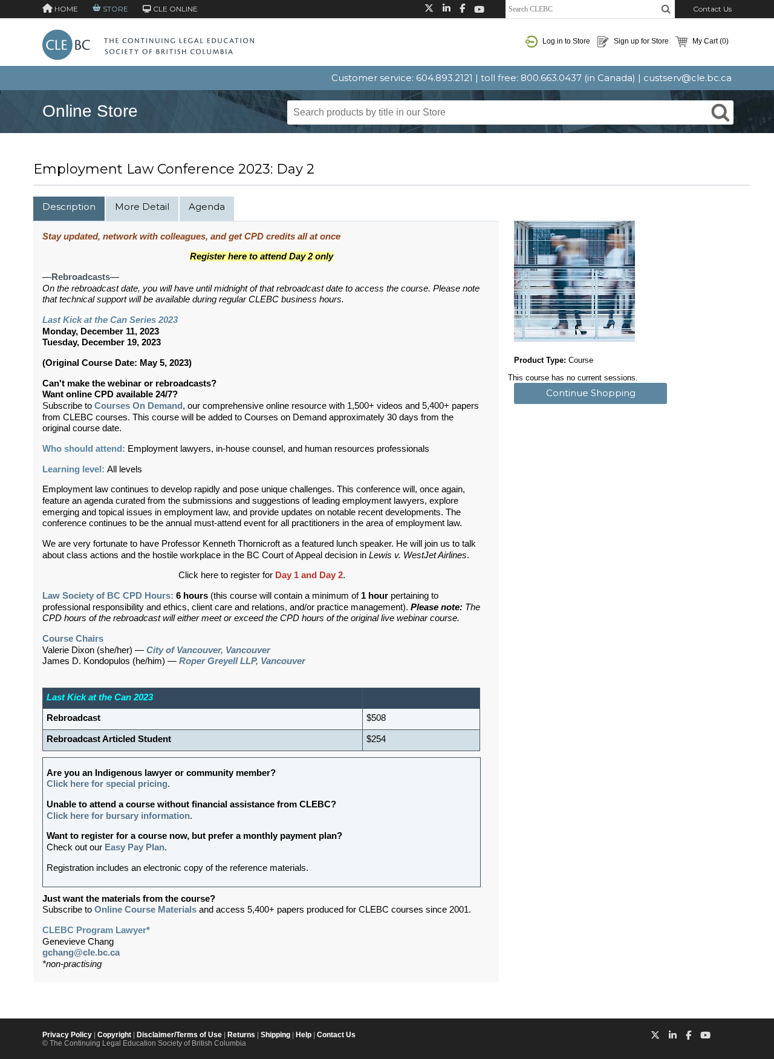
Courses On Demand (138, 406)
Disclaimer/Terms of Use (179, 1035)
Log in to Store (565, 41)
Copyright (114, 1035)
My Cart (710, 41)
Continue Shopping (591, 393)
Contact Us (712, 8)
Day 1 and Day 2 (309, 575)
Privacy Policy (67, 1035)
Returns (241, 1035)
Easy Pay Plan (134, 847)
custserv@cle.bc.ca (687, 77)
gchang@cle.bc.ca (81, 952)
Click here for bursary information (118, 816)
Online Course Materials (145, 909)
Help (303, 1035)
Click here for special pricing (107, 784)
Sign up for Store (640, 41)
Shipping (275, 1035)
